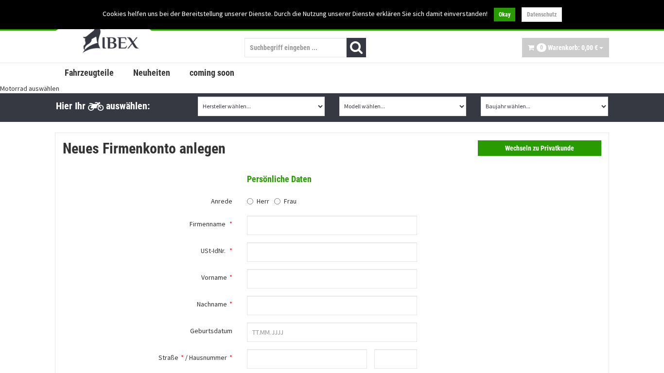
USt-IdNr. (213, 250)
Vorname (214, 277)
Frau (290, 201)
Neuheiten (151, 73)
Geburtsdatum (211, 330)
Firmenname (208, 224)
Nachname (212, 304)
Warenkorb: (569, 47)
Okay (504, 14)
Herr (263, 201)
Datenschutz (542, 14)
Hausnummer (208, 357)
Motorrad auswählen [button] (29, 88)
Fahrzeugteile (89, 73)
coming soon (212, 73)
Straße (168, 357)
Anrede (221, 201)
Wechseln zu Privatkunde (539, 148)
